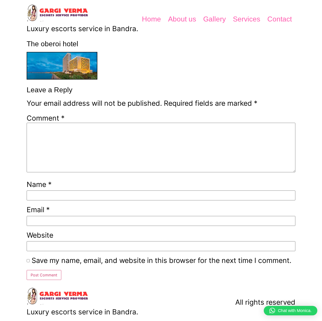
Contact (279, 19)
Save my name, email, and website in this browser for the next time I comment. (161, 260)
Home (151, 19)
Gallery (214, 19)
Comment (46, 118)
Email (38, 209)
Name (39, 184)
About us (182, 19)
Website (40, 235)
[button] (290, 310)
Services (246, 19)
